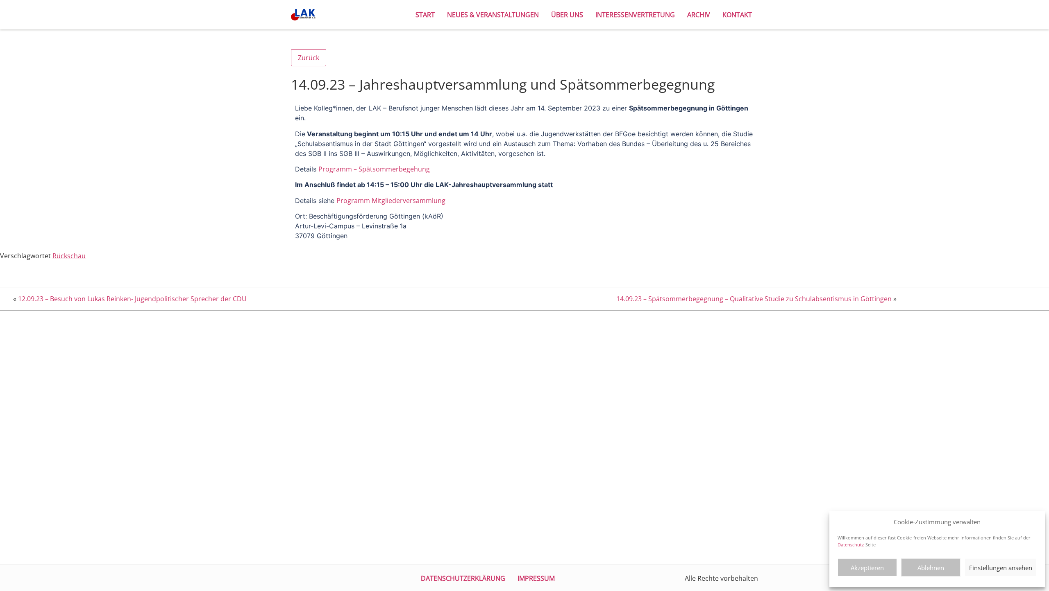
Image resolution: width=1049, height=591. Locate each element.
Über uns (567, 14)
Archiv (698, 14)
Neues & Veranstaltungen (493, 14)
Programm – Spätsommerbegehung (374, 169)
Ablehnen (930, 568)
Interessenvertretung (635, 14)
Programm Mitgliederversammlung (390, 200)
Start (425, 14)
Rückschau (69, 255)
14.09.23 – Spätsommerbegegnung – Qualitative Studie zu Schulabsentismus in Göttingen (754, 298)
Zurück (308, 57)
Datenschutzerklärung (463, 578)
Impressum (536, 578)
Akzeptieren (867, 568)
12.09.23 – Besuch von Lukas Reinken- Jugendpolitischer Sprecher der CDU (132, 298)
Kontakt (737, 14)
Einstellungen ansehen (1000, 568)
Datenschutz (851, 544)
